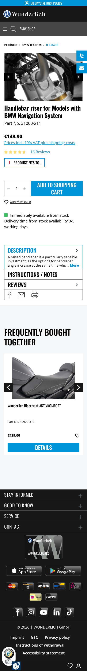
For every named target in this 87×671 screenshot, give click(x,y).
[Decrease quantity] (8, 188)
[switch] (9, 662)
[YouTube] (43, 612)
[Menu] (5, 28)
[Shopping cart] (84, 28)
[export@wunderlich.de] (81, 68)
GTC (34, 637)
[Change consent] (16, 665)
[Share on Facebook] (9, 295)
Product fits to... (27, 162)
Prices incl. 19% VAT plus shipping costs (39, 142)
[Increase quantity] (24, 188)
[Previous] (8, 77)
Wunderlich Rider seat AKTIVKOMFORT (34, 406)
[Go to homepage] (24, 13)
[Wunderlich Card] (44, 547)
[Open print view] (34, 295)
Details (43, 447)
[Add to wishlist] (77, 435)
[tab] (43, 257)
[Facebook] (18, 612)
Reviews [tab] (17, 284)
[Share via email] (21, 295)
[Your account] (78, 665)
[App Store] (24, 571)
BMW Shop (27, 28)
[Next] (78, 77)
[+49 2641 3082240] (81, 56)
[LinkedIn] (56, 612)
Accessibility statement (44, 653)
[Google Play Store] (63, 571)
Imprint (17, 637)
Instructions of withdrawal (40, 645)
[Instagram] (30, 612)
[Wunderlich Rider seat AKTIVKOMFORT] (43, 378)
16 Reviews (40, 151)
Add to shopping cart (57, 188)
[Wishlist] (69, 665)
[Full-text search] (13, 28)
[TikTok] (69, 612)
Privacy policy (57, 637)
